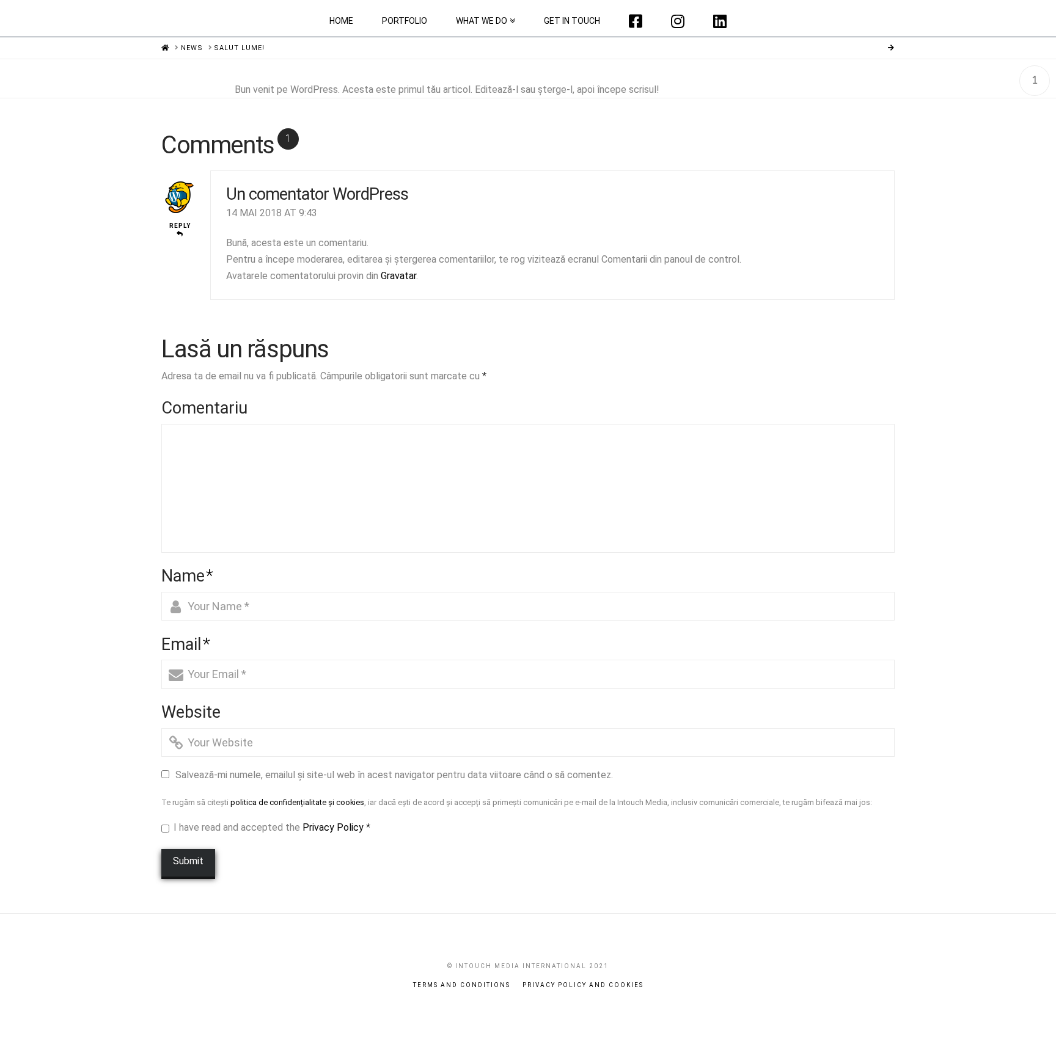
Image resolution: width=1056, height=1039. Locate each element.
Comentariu (204, 408)
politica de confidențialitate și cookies (297, 802)
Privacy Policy (333, 827)
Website (191, 712)
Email (185, 644)
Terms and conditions (461, 985)
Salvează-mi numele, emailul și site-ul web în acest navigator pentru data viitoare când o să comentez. (394, 775)
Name (187, 576)
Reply (180, 225)
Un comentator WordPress (317, 194)
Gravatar (398, 276)
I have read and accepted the (272, 827)
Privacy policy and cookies (583, 985)
